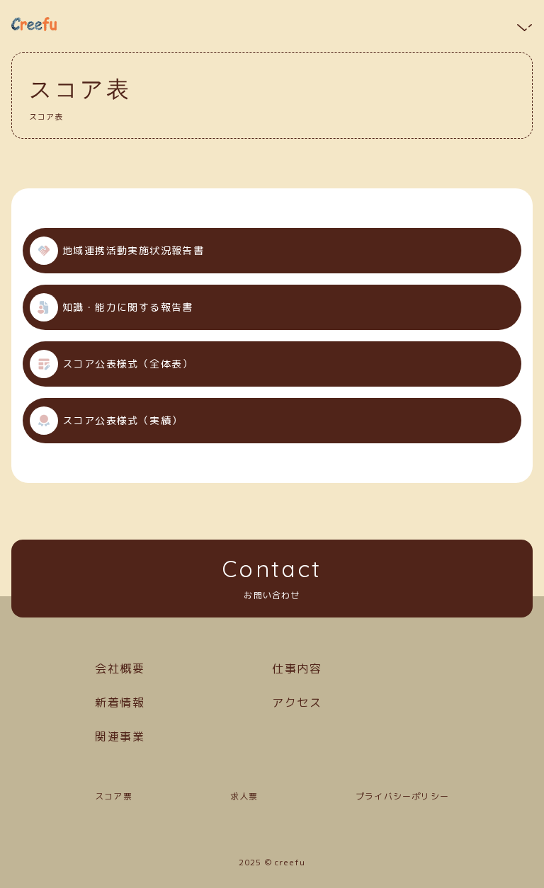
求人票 (244, 796)
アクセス (297, 702)
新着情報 (119, 702)
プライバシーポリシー (402, 796)
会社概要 (119, 668)
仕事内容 (297, 668)
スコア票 (113, 796)
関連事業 (119, 736)
